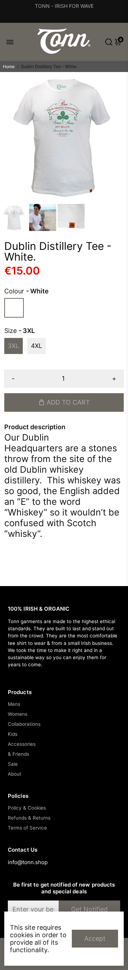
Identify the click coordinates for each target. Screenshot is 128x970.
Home (9, 66)
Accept (95, 938)
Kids (12, 734)
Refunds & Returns (29, 818)
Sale (13, 764)
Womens (17, 714)
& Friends (18, 754)
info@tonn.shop (28, 862)
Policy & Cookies (27, 808)
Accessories (22, 744)
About (14, 774)
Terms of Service (27, 828)
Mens (14, 704)
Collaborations (24, 724)
